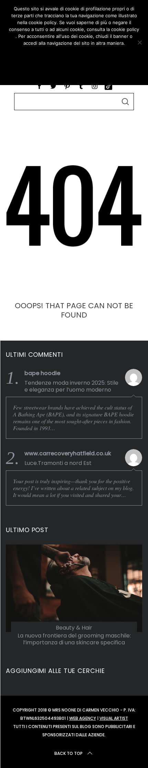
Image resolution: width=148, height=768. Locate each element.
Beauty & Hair (74, 628)
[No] (139, 42)
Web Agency (82, 718)
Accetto (73, 55)
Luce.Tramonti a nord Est (58, 463)
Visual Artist (113, 718)
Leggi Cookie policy (73, 71)
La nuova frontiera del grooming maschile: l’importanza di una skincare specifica (74, 639)
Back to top (68, 753)
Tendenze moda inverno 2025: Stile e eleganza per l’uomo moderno (71, 386)
